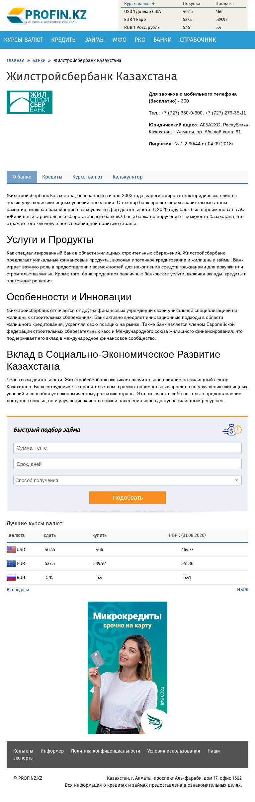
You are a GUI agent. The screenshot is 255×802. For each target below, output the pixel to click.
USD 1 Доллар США (142, 11)
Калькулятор (128, 177)
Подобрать (128, 497)
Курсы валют (23, 39)
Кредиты (64, 39)
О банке (22, 177)
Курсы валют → (139, 3)
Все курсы (18, 590)
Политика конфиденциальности (105, 751)
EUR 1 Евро (135, 19)
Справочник (198, 39)
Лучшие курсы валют (34, 523)
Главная (16, 60)
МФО (120, 39)
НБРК (242, 590)
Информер (52, 751)
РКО (139, 39)
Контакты (23, 751)
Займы (95, 39)
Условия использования (173, 751)
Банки (162, 39)
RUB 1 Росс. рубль (142, 27)
